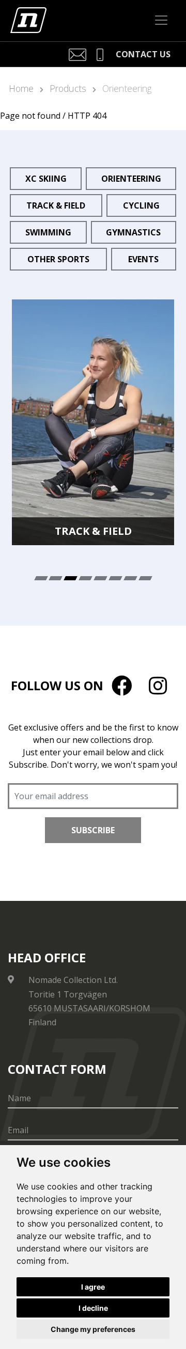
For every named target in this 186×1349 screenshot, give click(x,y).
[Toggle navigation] (161, 20)
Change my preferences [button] (93, 1329)
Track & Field (55, 205)
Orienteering (126, 88)
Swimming (48, 232)
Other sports (58, 259)
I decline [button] (93, 1308)
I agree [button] (93, 1286)
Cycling (141, 205)
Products (68, 88)
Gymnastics (133, 232)
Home (21, 88)
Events (143, 259)
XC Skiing (46, 178)
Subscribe (93, 830)
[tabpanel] (93, 422)
